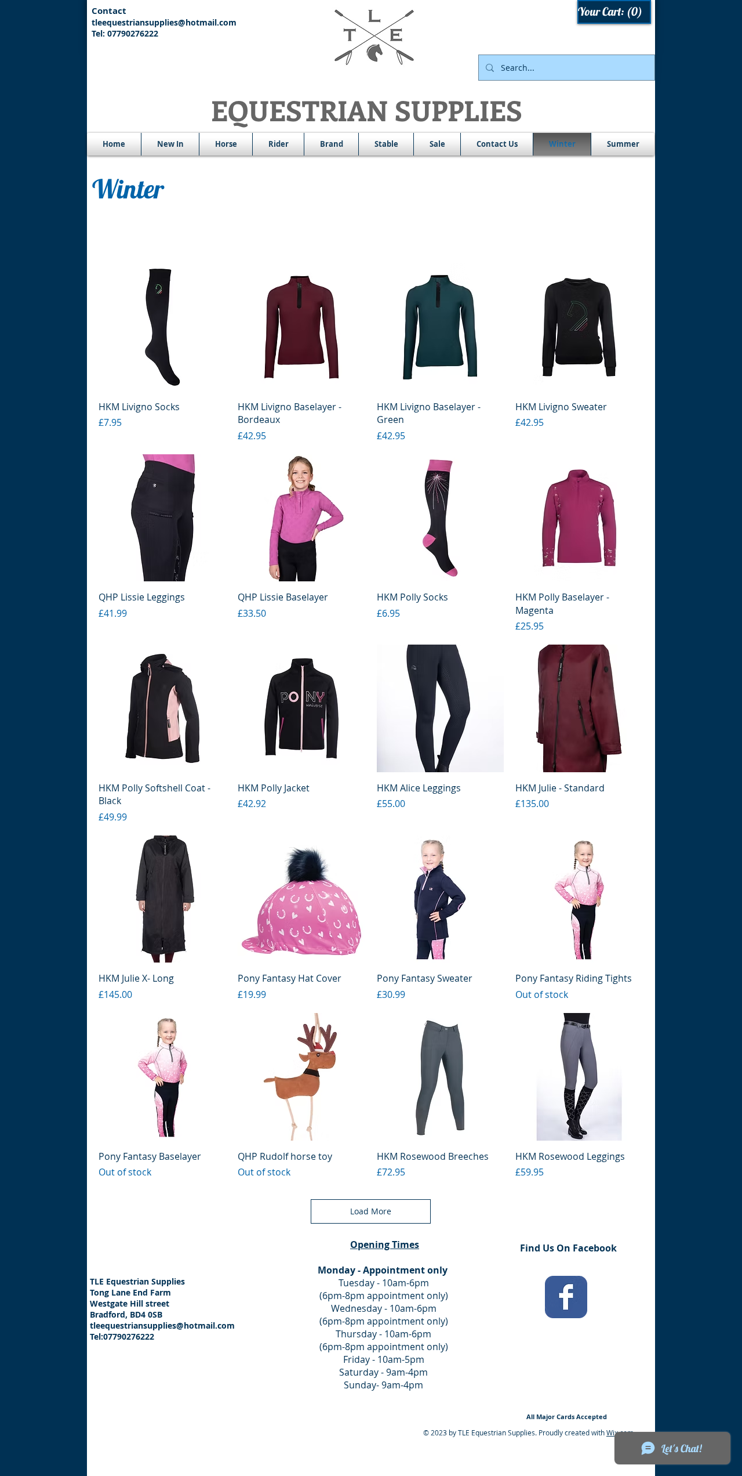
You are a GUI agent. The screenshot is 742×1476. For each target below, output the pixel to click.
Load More (370, 1211)
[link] (615, 12)
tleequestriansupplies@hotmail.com (164, 22)
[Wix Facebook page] (566, 1297)
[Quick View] (162, 327)
